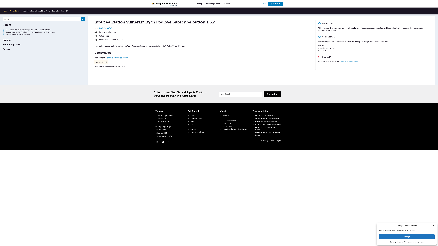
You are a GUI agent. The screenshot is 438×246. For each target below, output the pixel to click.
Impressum (420, 242)
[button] (433, 226)
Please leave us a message (348, 62)
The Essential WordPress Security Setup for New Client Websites (28, 30)
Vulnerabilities (15, 11)
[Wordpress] (157, 142)
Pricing (199, 4)
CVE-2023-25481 (105, 28)
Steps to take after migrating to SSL (18, 34)
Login (264, 3)
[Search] (83, 19)
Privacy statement (410, 242)
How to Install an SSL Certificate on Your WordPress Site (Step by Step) (30, 32)
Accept (407, 237)
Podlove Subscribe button (117, 58)
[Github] (168, 142)
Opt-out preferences (396, 242)
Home (5, 11)
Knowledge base (213, 4)
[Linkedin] (163, 142)
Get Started (193, 111)
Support (227, 4)
